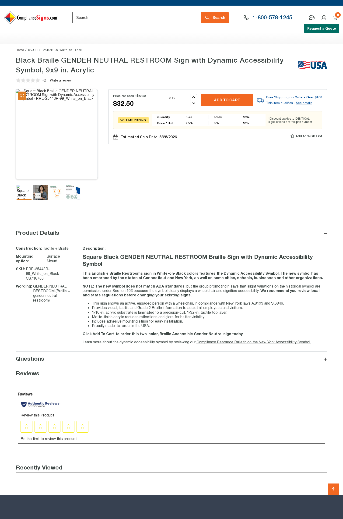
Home (20, 50)
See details (304, 103)
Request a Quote (321, 28)
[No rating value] (29, 80)
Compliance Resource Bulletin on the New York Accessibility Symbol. (253, 342)
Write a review (61, 80)
